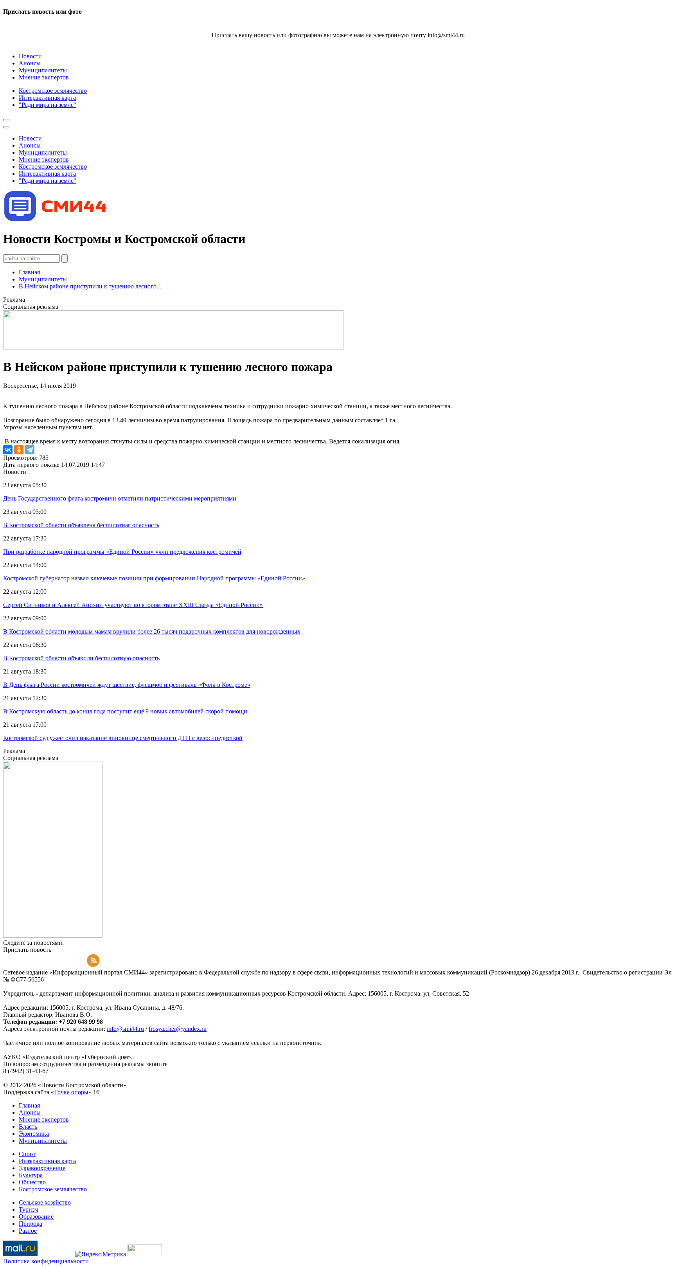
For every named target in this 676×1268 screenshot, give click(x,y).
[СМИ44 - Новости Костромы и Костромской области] (56, 219)
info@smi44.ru (125, 1028)
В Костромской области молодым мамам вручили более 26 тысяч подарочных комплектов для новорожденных (151, 631)
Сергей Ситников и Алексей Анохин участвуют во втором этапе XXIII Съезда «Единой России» (133, 605)
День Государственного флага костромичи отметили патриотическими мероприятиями (119, 498)
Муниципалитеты (43, 279)
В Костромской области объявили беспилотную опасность (81, 658)
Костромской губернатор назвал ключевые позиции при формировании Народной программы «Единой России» (154, 578)
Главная (29, 272)
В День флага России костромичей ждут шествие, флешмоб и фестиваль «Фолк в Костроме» (126, 684)
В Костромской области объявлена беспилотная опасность (81, 525)
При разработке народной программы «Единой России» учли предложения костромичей (122, 551)
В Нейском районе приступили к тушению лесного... (90, 286)
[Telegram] (29, 449)
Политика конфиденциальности (46, 1261)
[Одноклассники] (18, 449)
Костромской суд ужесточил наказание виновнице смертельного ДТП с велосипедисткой (123, 738)
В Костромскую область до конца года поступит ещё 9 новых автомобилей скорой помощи (125, 711)
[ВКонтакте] (8, 449)
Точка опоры (71, 1092)
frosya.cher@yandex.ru (178, 1028)
